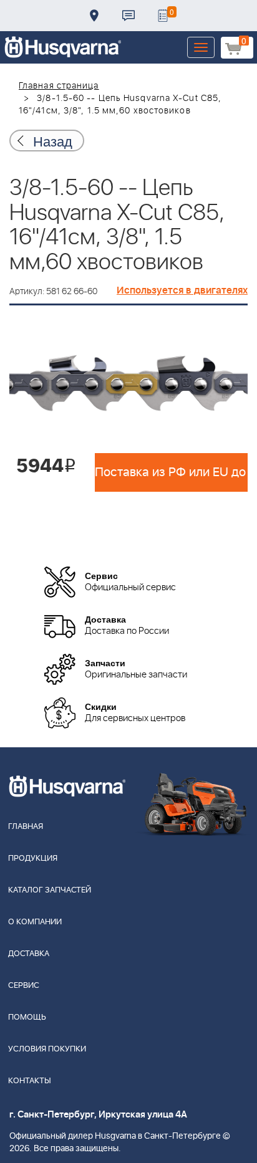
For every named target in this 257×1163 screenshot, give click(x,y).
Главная (25, 827)
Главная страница (59, 86)
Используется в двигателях (182, 290)
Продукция (32, 858)
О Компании (35, 922)
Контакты (128, 15)
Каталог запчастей (49, 890)
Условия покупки (47, 1049)
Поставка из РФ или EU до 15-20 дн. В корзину (171, 472)
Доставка (94, 15)
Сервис (23, 986)
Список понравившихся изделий (163, 15)
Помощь (27, 1017)
